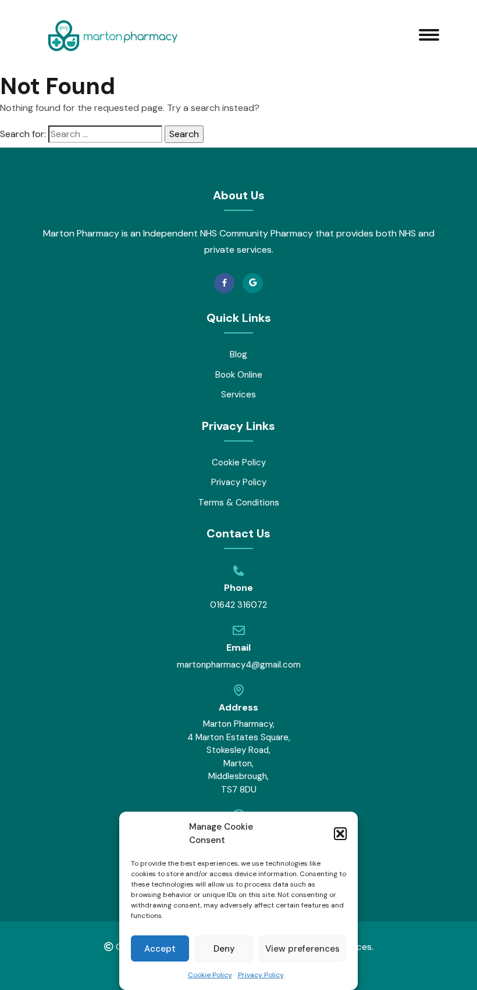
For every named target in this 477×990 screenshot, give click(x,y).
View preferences (302, 949)
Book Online (238, 375)
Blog (238, 354)
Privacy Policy (261, 975)
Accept (160, 949)
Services (238, 394)
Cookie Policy (210, 975)
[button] (340, 834)
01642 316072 (238, 605)
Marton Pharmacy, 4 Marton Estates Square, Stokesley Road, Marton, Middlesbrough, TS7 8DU (238, 756)
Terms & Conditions (238, 502)
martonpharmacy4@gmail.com (239, 664)
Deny (224, 949)
